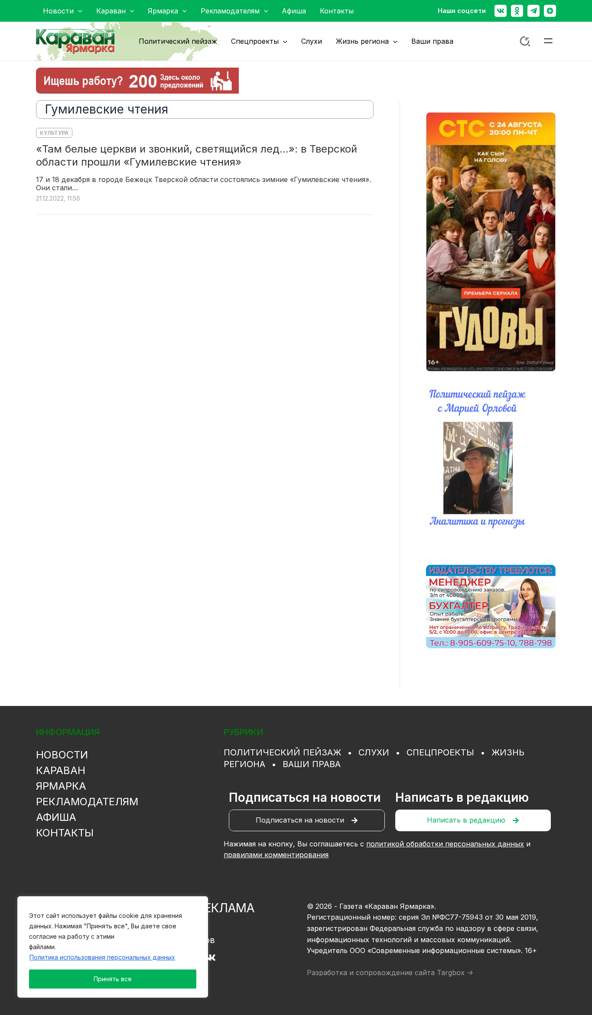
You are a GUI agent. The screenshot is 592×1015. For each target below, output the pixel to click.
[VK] (210, 957)
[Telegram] (533, 11)
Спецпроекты (440, 752)
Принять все (113, 978)
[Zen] (550, 11)
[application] (78, 11)
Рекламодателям (87, 801)
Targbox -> (455, 972)
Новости (62, 754)
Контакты (65, 832)
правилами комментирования (276, 854)
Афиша (56, 817)
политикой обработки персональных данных (445, 843)
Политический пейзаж (282, 752)
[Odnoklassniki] (517, 11)
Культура (54, 133)
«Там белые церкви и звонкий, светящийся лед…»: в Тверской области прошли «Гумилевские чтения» (196, 155)
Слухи (373, 752)
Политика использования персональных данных (102, 957)
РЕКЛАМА (225, 908)
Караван (60, 770)
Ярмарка (61, 786)
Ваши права (312, 764)
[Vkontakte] (500, 11)
